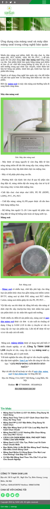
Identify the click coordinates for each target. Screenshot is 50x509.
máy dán (38, 371)
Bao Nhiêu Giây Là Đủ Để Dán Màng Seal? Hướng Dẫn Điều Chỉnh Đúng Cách (26, 448)
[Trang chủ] (9, 10)
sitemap (14, 507)
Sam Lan (24, 360)
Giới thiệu (4, 507)
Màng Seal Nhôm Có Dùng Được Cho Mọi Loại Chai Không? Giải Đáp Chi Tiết (24, 453)
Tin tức (14, 27)
